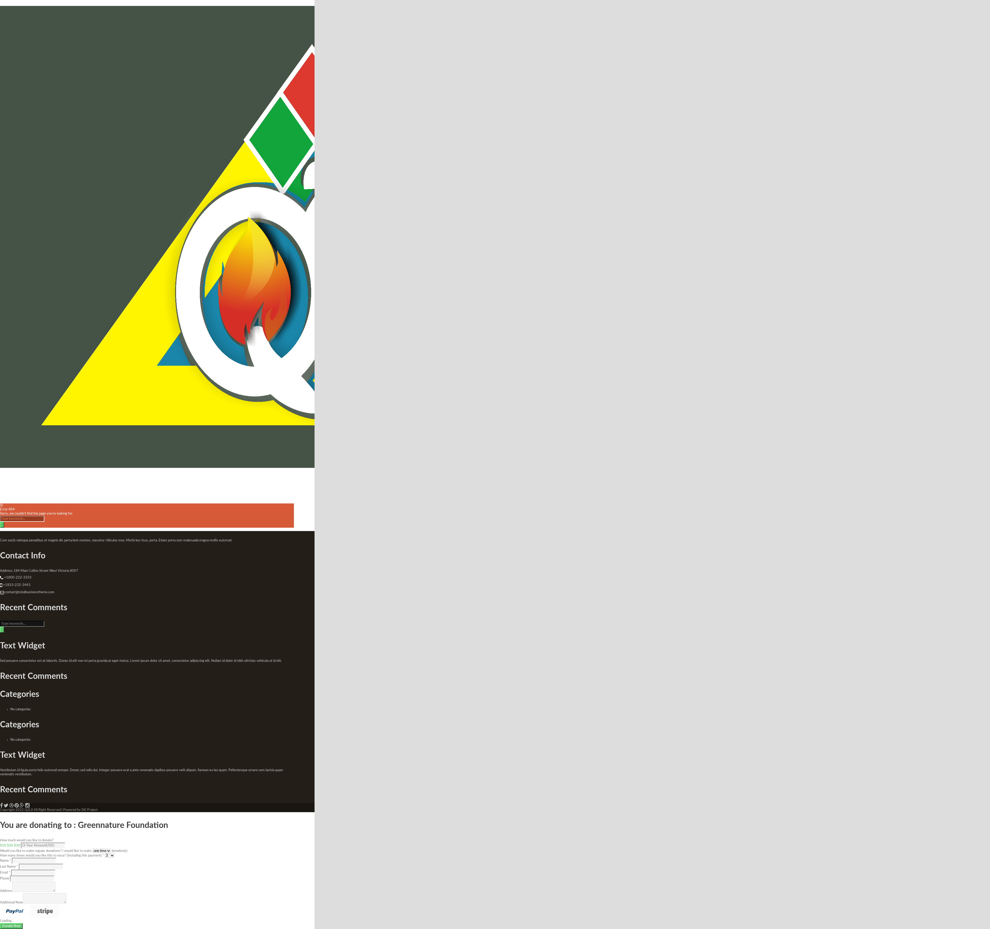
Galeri (117, 481)
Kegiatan (39, 481)
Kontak (152, 481)
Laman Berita (66, 481)
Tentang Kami (11, 481)
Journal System (94, 481)
